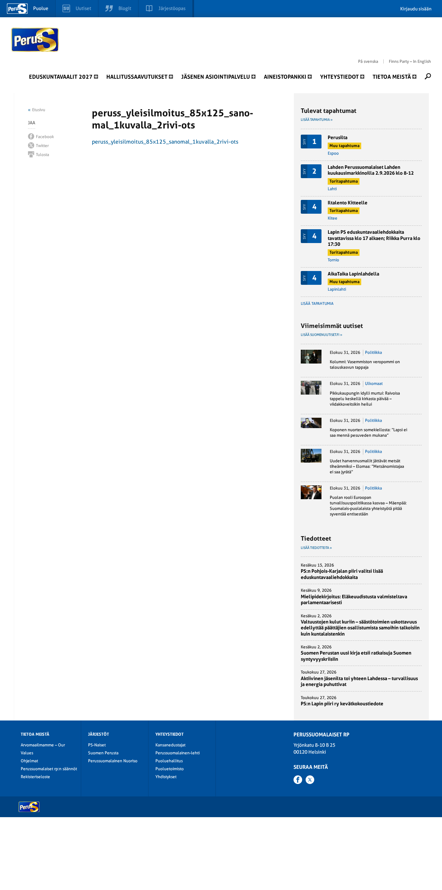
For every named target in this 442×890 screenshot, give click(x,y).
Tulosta (42, 154)
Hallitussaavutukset (136, 77)
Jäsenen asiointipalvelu (215, 77)
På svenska (368, 61)
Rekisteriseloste (35, 776)
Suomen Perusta (103, 753)
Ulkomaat (374, 383)
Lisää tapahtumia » (317, 120)
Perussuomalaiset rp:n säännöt (49, 768)
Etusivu (38, 109)
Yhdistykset (165, 776)
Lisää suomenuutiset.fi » (321, 335)
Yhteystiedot (339, 77)
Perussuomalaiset (35, 40)
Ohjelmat (29, 760)
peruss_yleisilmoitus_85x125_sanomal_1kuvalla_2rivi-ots (165, 141)
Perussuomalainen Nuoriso (112, 760)
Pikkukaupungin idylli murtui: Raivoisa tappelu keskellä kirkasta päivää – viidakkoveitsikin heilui (365, 399)
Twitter (42, 145)
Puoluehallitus (169, 760)
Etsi (428, 76)
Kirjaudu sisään (416, 8)
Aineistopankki (285, 77)
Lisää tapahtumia (317, 303)
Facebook (45, 136)
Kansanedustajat (170, 745)
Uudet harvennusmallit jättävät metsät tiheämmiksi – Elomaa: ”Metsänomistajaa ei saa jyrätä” (367, 466)
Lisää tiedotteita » (316, 548)
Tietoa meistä (392, 77)
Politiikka (373, 352)
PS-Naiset (97, 745)
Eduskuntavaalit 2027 (61, 77)
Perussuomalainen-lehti (177, 753)
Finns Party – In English (410, 61)
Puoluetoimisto (169, 768)
